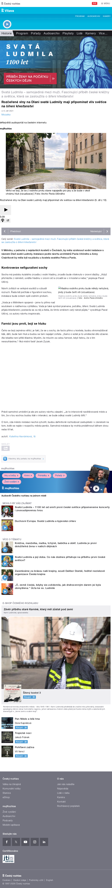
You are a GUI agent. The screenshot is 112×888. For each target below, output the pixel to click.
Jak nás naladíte (66, 784)
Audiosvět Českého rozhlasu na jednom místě (23, 496)
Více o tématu (12, 539)
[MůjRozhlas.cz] (6, 129)
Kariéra (61, 797)
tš (35, 436)
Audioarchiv (94, 16)
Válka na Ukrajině (12, 784)
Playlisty (68, 33)
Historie (6, 33)
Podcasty (8, 820)
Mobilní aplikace (11, 824)
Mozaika (5, 114)
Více (103, 33)
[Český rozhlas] (10, 3)
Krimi (27, 475)
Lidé (80, 33)
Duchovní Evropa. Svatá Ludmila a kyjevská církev (45, 521)
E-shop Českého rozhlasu (20, 603)
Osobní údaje (19, 880)
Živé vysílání (10, 481)
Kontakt (61, 801)
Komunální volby (12, 788)
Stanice (7, 793)
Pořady (36, 33)
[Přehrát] (5, 210)
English (49, 880)
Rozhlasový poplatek (68, 806)
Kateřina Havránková (20, 436)
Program (79, 16)
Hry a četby (10, 475)
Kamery (107, 16)
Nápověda (62, 788)
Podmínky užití (36, 880)
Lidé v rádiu (63, 793)
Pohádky (42, 475)
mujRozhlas (7, 468)
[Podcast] (2, 220)
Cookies (6, 880)
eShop (6, 797)
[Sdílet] (7, 220)
